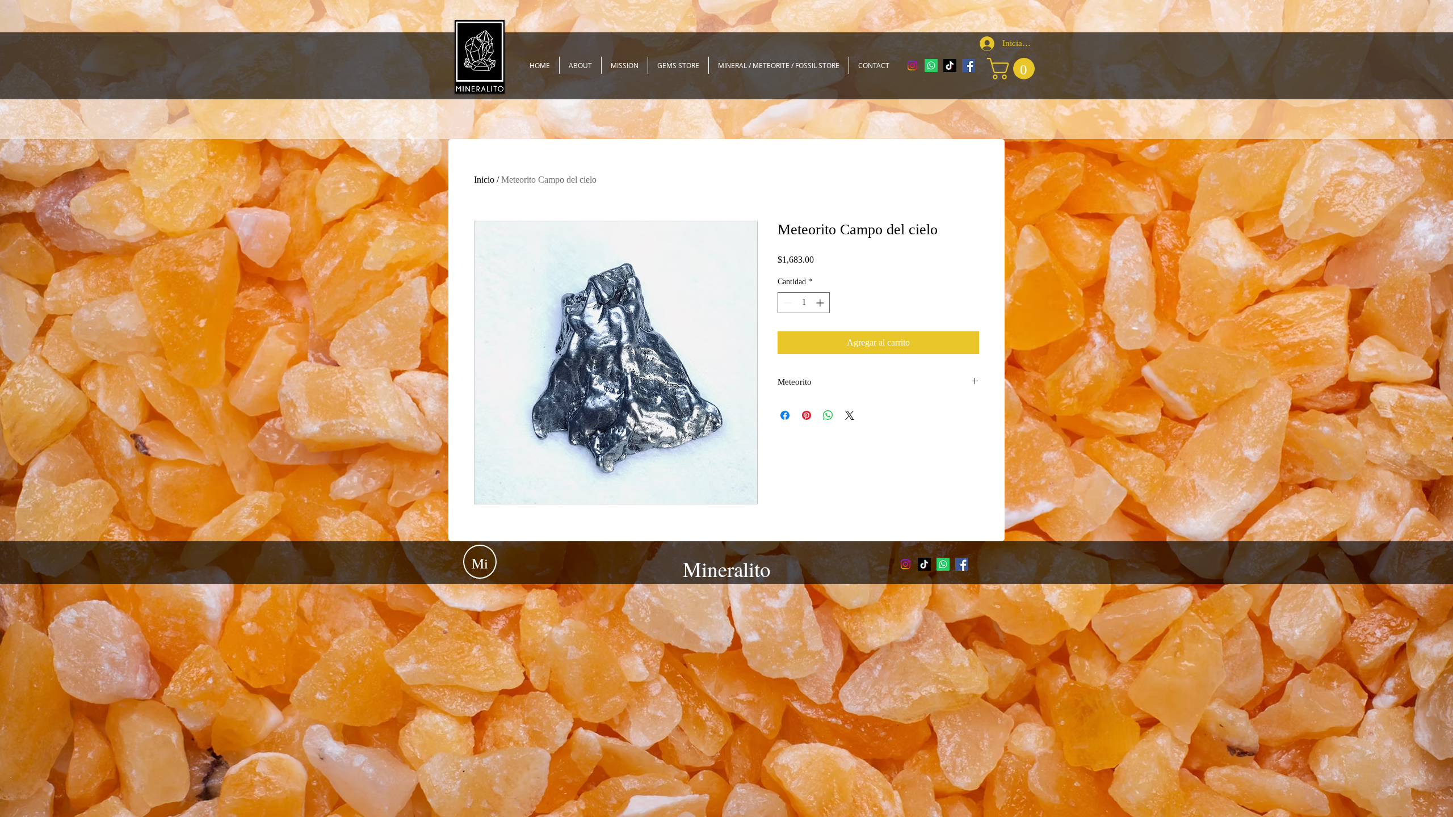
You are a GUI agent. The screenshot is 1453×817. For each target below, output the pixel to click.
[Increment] (821, 303)
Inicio (484, 179)
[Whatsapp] (931, 65)
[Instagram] (912, 65)
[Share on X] (849, 415)
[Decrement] (786, 303)
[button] (1013, 68)
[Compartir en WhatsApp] (828, 415)
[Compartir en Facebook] (785, 415)
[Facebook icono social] (968, 65)
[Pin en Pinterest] (806, 415)
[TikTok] (949, 65)
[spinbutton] (803, 303)
